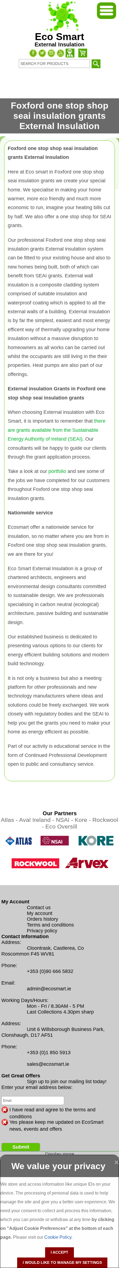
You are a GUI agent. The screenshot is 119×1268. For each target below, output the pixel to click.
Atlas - (10, 820)
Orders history (42, 919)
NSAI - (65, 820)
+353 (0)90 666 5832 (50, 971)
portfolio (57, 471)
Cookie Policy (57, 1237)
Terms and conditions (50, 925)
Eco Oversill (61, 826)
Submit (20, 1147)
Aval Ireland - (37, 820)
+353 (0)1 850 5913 (49, 1052)
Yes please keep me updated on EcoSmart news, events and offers (56, 1122)
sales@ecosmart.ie (48, 1064)
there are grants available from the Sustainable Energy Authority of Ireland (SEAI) (56, 430)
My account (39, 913)
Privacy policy (42, 930)
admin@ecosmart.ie (49, 988)
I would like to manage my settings (62, 1262)
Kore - (83, 820)
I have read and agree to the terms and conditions (52, 1110)
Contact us (39, 907)
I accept (59, 1252)
